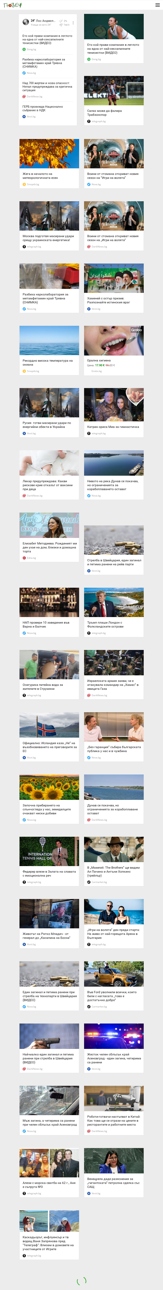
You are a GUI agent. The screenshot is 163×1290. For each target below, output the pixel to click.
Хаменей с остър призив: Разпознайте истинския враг (108, 300)
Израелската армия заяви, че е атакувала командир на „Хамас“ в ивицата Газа (113, 685)
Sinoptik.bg (33, 184)
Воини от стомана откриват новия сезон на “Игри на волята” (113, 176)
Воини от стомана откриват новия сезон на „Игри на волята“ (113, 238)
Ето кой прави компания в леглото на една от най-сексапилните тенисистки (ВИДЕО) (47, 39)
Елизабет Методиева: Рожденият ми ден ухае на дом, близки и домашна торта (50, 547)
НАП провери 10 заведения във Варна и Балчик (46, 624)
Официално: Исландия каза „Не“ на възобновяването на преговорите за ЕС (50, 747)
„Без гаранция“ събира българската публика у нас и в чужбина (114, 749)
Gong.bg (31, 49)
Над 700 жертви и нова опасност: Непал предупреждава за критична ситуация (47, 86)
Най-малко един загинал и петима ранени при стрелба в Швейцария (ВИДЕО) (48, 1058)
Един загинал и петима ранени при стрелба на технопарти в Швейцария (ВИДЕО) (50, 996)
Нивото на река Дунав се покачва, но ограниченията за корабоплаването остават (112, 485)
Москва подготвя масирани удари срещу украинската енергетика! (48, 238)
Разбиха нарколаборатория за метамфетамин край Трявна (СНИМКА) (43, 63)
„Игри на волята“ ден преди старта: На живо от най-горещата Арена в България (113, 934)
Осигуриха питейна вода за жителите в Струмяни (43, 687)
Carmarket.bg (99, 882)
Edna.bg (31, 558)
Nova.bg (31, 73)
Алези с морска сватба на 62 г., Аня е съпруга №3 (49, 1185)
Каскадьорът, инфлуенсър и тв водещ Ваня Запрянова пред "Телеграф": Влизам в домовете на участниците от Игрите (48, 1243)
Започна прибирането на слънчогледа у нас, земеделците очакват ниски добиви (47, 809)
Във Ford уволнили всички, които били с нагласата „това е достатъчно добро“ (112, 996)
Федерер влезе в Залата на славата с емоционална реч (49, 873)
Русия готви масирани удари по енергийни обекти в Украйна (47, 425)
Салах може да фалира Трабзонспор (104, 113)
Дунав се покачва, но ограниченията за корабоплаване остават (112, 809)
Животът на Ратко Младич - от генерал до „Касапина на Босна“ (46, 936)
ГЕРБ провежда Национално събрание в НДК (42, 108)
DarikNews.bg (34, 96)
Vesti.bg (31, 116)
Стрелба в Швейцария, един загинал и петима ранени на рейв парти (114, 562)
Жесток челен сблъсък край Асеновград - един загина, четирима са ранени (114, 1058)
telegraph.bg (99, 121)
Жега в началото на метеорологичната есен (40, 176)
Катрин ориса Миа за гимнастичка (113, 427)
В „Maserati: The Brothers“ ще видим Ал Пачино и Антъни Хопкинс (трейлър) (113, 871)
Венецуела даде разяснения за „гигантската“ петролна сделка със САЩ (113, 1183)
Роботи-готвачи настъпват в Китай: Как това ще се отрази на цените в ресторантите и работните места (113, 1120)
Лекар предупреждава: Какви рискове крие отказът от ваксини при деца (48, 485)
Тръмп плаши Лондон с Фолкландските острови (105, 624)
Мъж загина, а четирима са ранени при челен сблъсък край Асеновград (50, 1122)
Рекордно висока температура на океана (48, 362)
